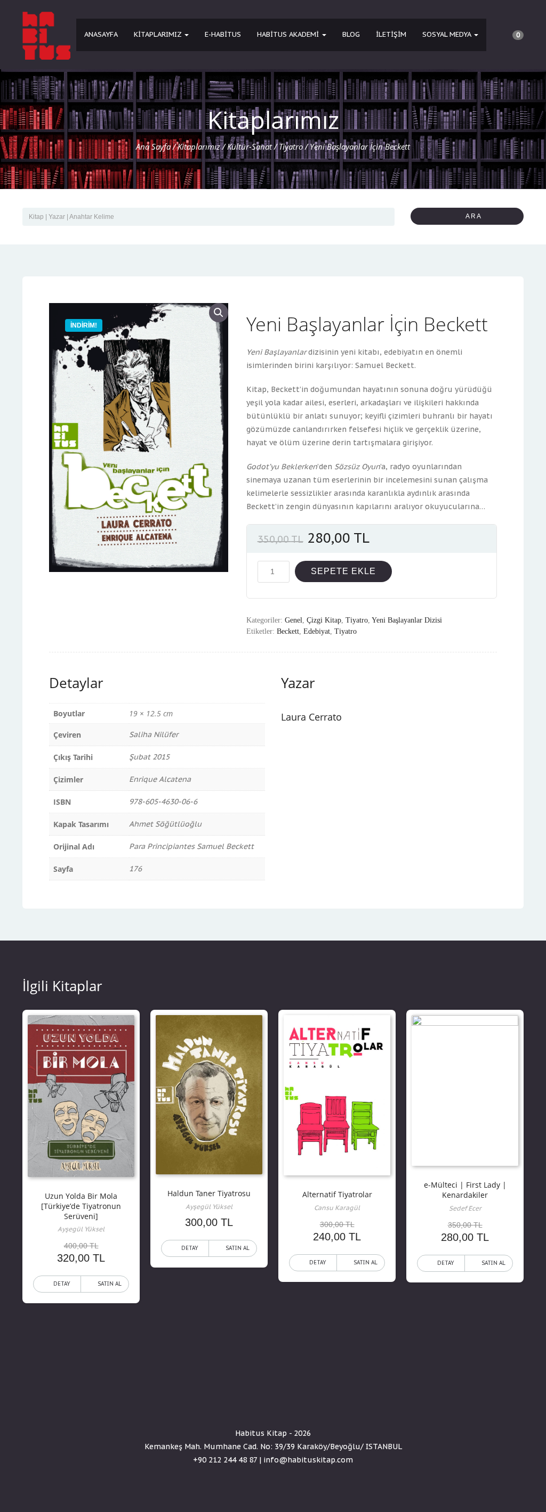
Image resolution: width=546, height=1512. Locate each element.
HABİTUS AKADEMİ (289, 34)
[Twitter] (273, 1403)
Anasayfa (101, 34)
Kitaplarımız (158, 34)
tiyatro (345, 631)
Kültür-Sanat (249, 146)
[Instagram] (292, 1403)
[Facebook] (254, 1403)
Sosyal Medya (447, 34)
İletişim (391, 34)
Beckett (288, 631)
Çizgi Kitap (324, 620)
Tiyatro (291, 146)
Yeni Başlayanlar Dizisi (407, 620)
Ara (470, 216)
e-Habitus (223, 34)
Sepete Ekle (343, 571)
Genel (293, 620)
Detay (61, 1283)
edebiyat (316, 631)
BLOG (351, 34)
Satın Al (110, 1283)
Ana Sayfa (153, 146)
